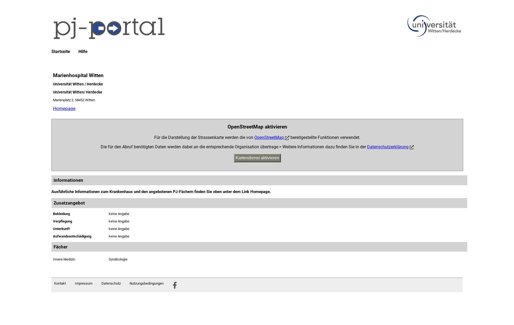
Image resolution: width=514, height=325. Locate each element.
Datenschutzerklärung (388, 146)
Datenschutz (111, 283)
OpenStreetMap (269, 137)
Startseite (60, 51)
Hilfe (83, 51)
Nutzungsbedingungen (147, 283)
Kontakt (60, 283)
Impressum (83, 283)
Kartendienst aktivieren (257, 158)
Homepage (64, 108)
